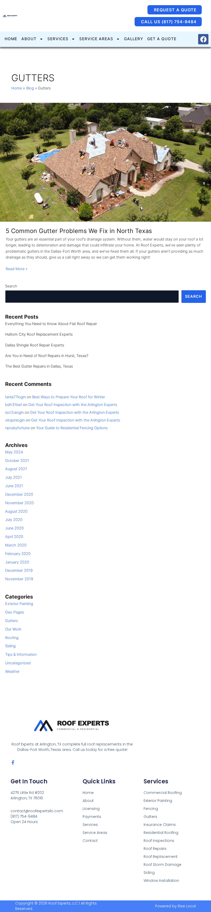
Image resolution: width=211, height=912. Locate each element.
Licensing (91, 808)
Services (90, 824)
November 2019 (19, 579)
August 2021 (16, 469)
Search (11, 286)
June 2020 (14, 528)
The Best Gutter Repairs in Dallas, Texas (39, 366)
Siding (10, 646)
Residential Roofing (161, 832)
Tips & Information (21, 654)
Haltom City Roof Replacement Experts (39, 334)
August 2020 (16, 511)
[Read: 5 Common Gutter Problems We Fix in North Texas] (105, 162)
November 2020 (19, 503)
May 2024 (14, 452)
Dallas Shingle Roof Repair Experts (34, 345)
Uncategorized (18, 663)
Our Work (13, 629)
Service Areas (95, 832)
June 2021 (14, 486)
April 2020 (14, 536)
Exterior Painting (19, 603)
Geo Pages (14, 612)
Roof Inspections (159, 840)
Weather (12, 671)
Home (88, 792)
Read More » (17, 268)
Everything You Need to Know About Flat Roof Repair (51, 323)
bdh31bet (13, 404)
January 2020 (17, 562)
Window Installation (161, 880)
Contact (90, 840)
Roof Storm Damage (162, 864)
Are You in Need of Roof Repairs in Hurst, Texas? (46, 355)
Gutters (11, 620)
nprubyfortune (17, 428)
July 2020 (13, 519)
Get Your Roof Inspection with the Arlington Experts (72, 404)
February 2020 (18, 553)
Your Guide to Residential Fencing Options (72, 428)
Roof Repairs (155, 848)
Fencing (151, 808)
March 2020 (16, 545)
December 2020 (19, 494)
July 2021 (13, 477)
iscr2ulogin (14, 412)
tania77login (15, 397)
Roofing (12, 637)
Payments (92, 816)
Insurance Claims (160, 824)
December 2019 (19, 570)
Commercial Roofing (163, 792)
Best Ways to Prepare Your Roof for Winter (68, 397)
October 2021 (17, 460)
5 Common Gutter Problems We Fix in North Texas (79, 231)
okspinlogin (15, 420)
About (88, 800)
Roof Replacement (161, 856)
